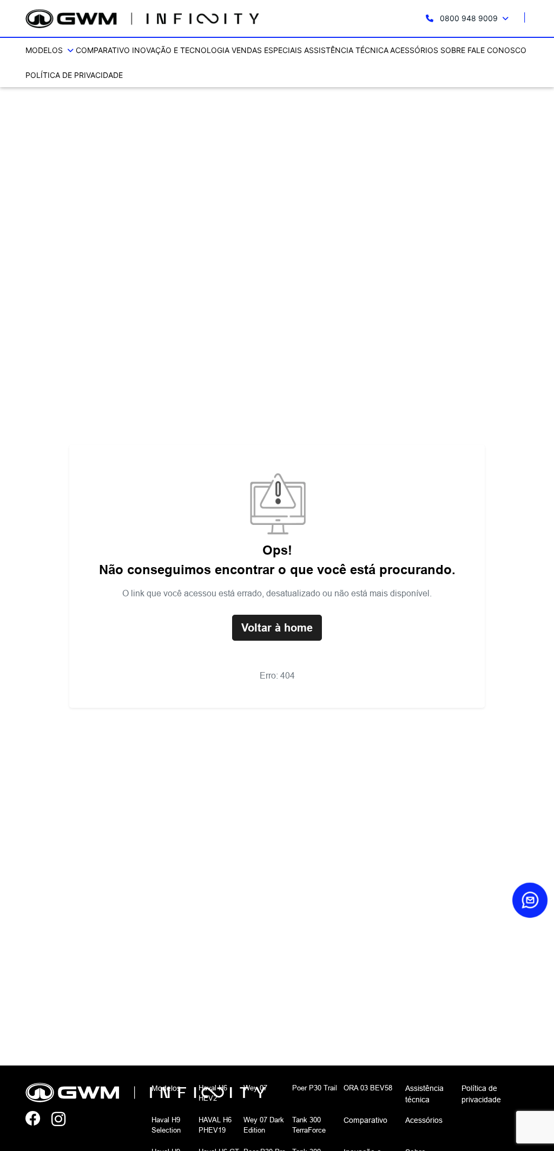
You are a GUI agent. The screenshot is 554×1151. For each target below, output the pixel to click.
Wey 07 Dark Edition (263, 1125)
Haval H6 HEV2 (213, 1093)
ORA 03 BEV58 (368, 1087)
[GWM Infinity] (142, 18)
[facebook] (38, 1120)
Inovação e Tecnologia (180, 50)
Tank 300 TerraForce (309, 1125)
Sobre (452, 50)
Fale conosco (496, 50)
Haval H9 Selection (166, 1125)
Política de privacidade (74, 75)
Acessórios (414, 50)
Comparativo (103, 50)
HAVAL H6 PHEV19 (215, 1125)
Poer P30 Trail (314, 1087)
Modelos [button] (45, 50)
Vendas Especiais (267, 50)
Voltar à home (277, 627)
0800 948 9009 (469, 18)
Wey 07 (255, 1087)
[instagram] (64, 1120)
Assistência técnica (346, 50)
